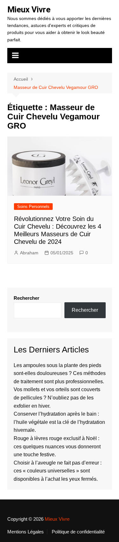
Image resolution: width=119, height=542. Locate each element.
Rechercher (26, 298)
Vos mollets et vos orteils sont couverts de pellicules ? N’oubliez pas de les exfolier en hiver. (57, 397)
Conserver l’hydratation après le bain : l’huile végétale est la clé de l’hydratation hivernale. (59, 422)
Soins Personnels (33, 206)
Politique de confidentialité (78, 531)
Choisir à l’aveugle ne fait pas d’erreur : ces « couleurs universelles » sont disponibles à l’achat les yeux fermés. (58, 471)
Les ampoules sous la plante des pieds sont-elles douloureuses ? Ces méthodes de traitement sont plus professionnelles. (60, 373)
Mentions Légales (25, 531)
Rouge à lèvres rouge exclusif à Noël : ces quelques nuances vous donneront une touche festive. (57, 446)
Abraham (29, 252)
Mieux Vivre (28, 9)
